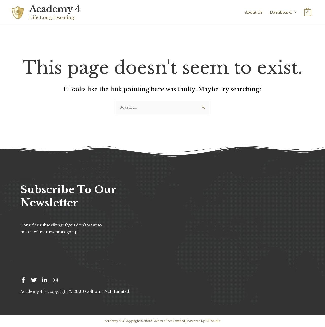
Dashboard (281, 12)
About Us (253, 12)
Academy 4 (55, 9)
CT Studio (212, 321)
